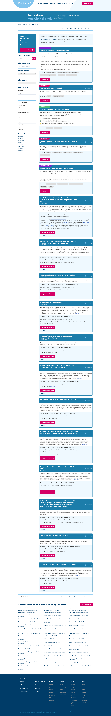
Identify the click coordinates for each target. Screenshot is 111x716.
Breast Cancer (54, 219)
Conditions (52, 3)
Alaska (83, 682)
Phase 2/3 (21, 127)
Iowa (50, 686)
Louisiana (73, 692)
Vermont (62, 695)
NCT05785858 (43, 304)
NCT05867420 (43, 339)
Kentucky (73, 691)
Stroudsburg (21, 146)
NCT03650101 (43, 566)
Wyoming (84, 702)
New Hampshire (63, 687)
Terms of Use (24, 691)
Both (20, 98)
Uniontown (20, 150)
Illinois (50, 682)
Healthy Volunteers (40, 681)
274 (85, 28)
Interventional (22, 105)
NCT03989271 (43, 537)
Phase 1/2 (21, 124)
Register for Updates (48, 232)
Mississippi (73, 695)
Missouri (51, 692)
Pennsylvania (63, 692)
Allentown (20, 148)
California (84, 686)
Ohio (50, 697)
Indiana (51, 684)
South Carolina (74, 700)
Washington (84, 700)
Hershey (48, 39)
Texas (72, 703)
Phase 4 (20, 122)
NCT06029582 (43, 401)
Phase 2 (20, 117)
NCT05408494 (43, 369)
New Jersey (62, 689)
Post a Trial (70, 3)
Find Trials (40, 3)
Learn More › (43, 235)
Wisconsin (51, 700)
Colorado (84, 687)
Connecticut (62, 682)
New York (62, 691)
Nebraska (51, 694)
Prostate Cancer (62, 219)
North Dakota (52, 695)
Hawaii (83, 689)
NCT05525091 (43, 276)
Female (20, 95)
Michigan (51, 689)
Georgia (73, 689)
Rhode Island (63, 694)
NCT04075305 (43, 203)
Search (33, 58)
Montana (84, 692)
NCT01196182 (43, 470)
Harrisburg (20, 142)
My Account (87, 3)
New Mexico (84, 695)
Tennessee (73, 702)
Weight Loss (64, 3)
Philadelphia (21, 140)
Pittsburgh (20, 138)
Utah (83, 699)
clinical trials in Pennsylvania (26, 608)
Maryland (73, 694)
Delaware (73, 686)
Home (22, 681)
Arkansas (73, 684)
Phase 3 (20, 119)
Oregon (83, 697)
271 (78, 28)
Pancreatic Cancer (49, 225)
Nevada (83, 694)
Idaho (83, 691)
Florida (72, 687)
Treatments (58, 3)
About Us (23, 685)
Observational (22, 107)
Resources (45, 3)
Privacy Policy (24, 688)
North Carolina (74, 697)
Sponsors (37, 688)
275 (88, 28)
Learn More (45, 79)
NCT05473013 (43, 244)
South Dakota (52, 699)
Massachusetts (63, 686)
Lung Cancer (66, 222)
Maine (61, 684)
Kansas (50, 687)
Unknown (21, 129)
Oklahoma (73, 699)
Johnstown (20, 144)
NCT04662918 (43, 435)
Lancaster (20, 136)
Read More (87, 254)
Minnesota (51, 691)
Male (20, 93)
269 (71, 28)
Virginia (72, 705)
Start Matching (26, 50)
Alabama (73, 682)
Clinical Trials (39, 685)
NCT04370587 (43, 508)
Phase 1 (20, 115)
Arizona (83, 684)
